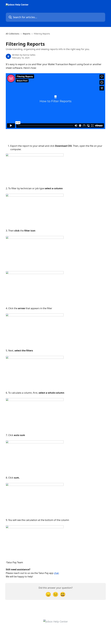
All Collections (12, 33)
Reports (26, 33)
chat (56, 573)
